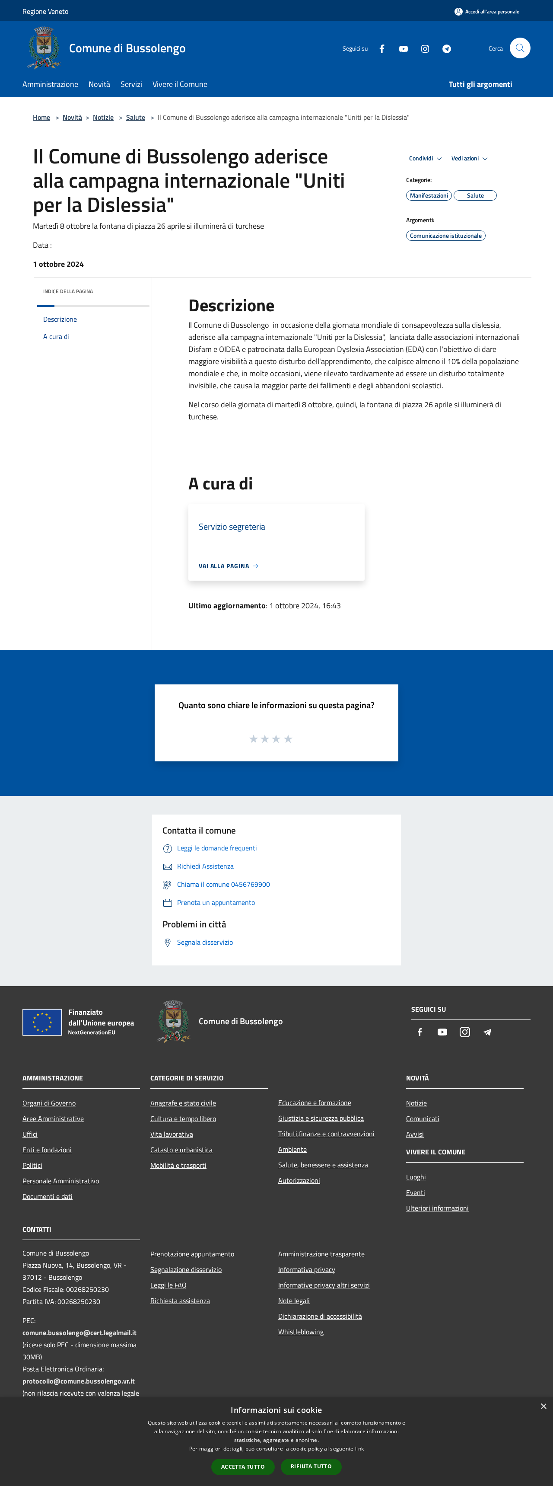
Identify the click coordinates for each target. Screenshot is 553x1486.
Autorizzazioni (299, 1180)
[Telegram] (443, 48)
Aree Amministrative (53, 1118)
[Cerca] (520, 48)
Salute (135, 117)
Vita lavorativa (171, 1134)
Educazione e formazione (314, 1102)
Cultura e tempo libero (183, 1118)
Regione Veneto (45, 11)
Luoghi (416, 1177)
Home (41, 117)
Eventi (415, 1192)
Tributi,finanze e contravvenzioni (326, 1133)
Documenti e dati (47, 1196)
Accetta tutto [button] (243, 1466)
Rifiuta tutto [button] (311, 1466)
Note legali (294, 1300)
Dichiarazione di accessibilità (320, 1316)
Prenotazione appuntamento (192, 1254)
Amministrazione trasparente (321, 1254)
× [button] (543, 1406)
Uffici (30, 1134)
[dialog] (276, 1441)
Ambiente (292, 1149)
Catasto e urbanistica (181, 1149)
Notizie (103, 117)
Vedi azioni (465, 158)
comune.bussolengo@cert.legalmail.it (79, 1332)
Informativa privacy (306, 1269)
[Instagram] (421, 48)
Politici (32, 1165)
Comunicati (422, 1118)
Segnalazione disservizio (186, 1269)
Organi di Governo (49, 1103)
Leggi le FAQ (168, 1285)
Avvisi (415, 1134)
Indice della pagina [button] (68, 291)
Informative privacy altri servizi (324, 1285)
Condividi (421, 158)
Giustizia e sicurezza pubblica (321, 1118)
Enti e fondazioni (47, 1149)
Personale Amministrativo (60, 1181)
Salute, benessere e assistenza (323, 1165)
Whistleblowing (301, 1331)
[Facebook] (378, 48)
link (359, 1448)
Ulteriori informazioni (437, 1208)
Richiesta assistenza (180, 1300)
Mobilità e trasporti (178, 1165)
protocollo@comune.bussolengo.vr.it (78, 1381)
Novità (72, 117)
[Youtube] (400, 48)
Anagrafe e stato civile (183, 1103)
